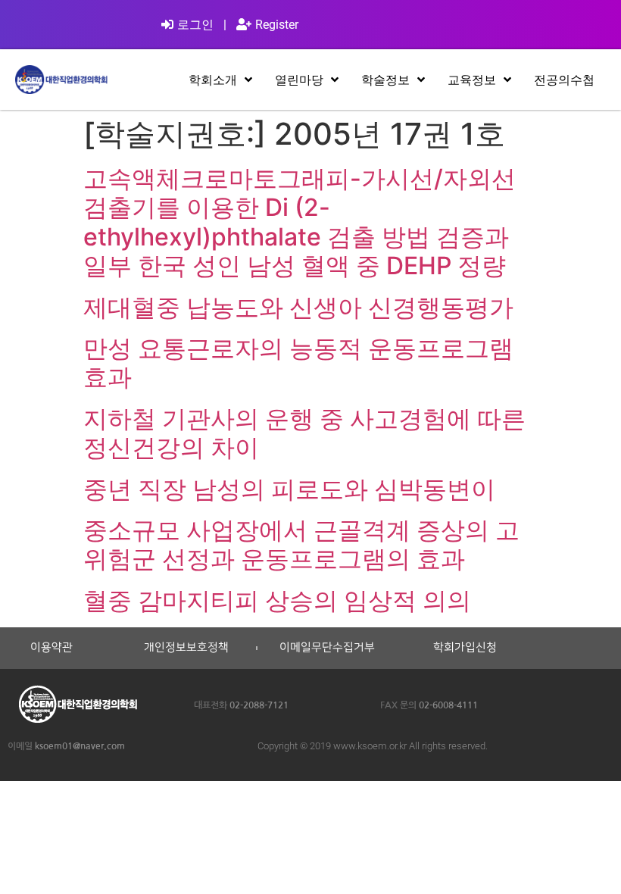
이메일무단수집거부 (327, 648)
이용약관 (51, 648)
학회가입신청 (465, 648)
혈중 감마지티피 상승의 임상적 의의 (277, 600)
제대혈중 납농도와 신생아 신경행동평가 (298, 307)
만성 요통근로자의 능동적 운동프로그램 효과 (298, 362)
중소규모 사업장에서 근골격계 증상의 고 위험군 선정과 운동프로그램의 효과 (301, 544)
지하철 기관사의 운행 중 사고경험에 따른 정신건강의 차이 (304, 433)
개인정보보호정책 (186, 648)
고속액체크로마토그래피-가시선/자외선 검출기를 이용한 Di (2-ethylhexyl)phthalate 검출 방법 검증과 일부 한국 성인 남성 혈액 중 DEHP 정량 (299, 222)
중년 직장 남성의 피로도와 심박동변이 (289, 489)
